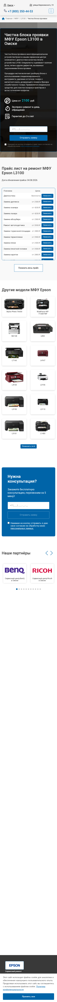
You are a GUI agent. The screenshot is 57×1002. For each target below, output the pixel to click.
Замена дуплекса (11, 202)
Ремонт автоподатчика (14, 225)
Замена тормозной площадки (17, 231)
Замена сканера (11, 207)
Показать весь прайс (28, 268)
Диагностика (9, 196)
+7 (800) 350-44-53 (20, 11)
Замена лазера (10, 213)
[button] (47, 553)
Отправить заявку (28, 138)
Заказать (47, 196)
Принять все (28, 996)
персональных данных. (30, 146)
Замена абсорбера (12, 219)
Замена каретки (11, 255)
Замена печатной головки (15, 249)
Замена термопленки (13, 237)
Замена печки (10, 243)
